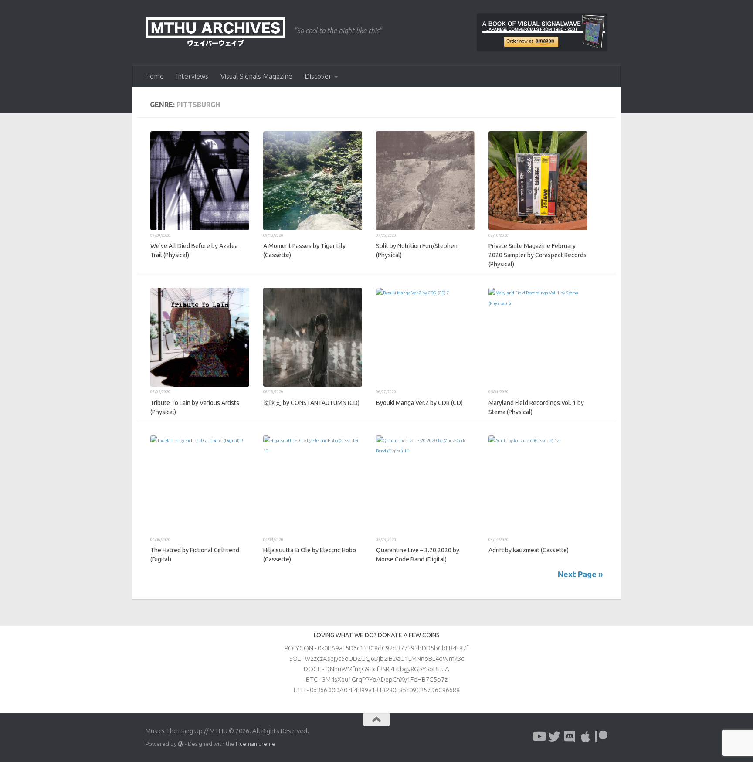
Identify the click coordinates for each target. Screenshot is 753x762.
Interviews (192, 76)
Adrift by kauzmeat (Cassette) (528, 550)
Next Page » (580, 574)
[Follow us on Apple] (586, 737)
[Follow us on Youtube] (539, 737)
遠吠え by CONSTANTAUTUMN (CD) (311, 402)
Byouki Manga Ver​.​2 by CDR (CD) (419, 402)
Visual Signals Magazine (256, 76)
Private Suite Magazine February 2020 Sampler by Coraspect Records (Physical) (537, 255)
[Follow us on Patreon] (601, 737)
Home (154, 76)
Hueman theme (255, 744)
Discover (318, 76)
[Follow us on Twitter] (554, 737)
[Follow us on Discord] (570, 737)
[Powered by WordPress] (180, 744)
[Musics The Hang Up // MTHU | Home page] (215, 32)
